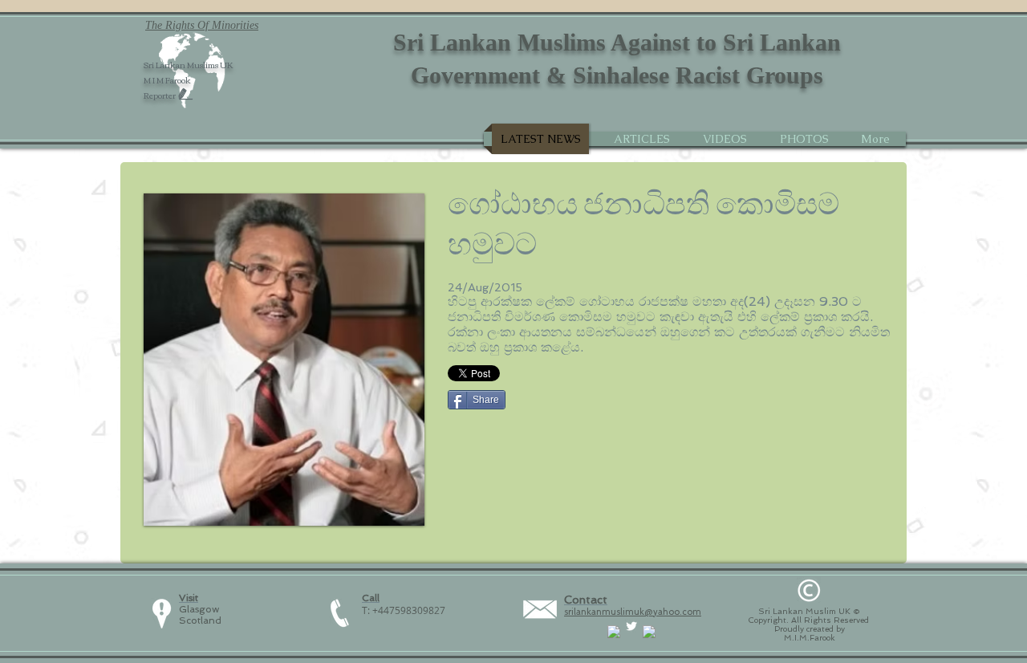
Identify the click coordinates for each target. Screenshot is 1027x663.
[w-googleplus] (649, 631)
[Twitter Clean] (631, 626)
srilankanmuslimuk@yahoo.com (632, 612)
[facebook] (613, 631)
